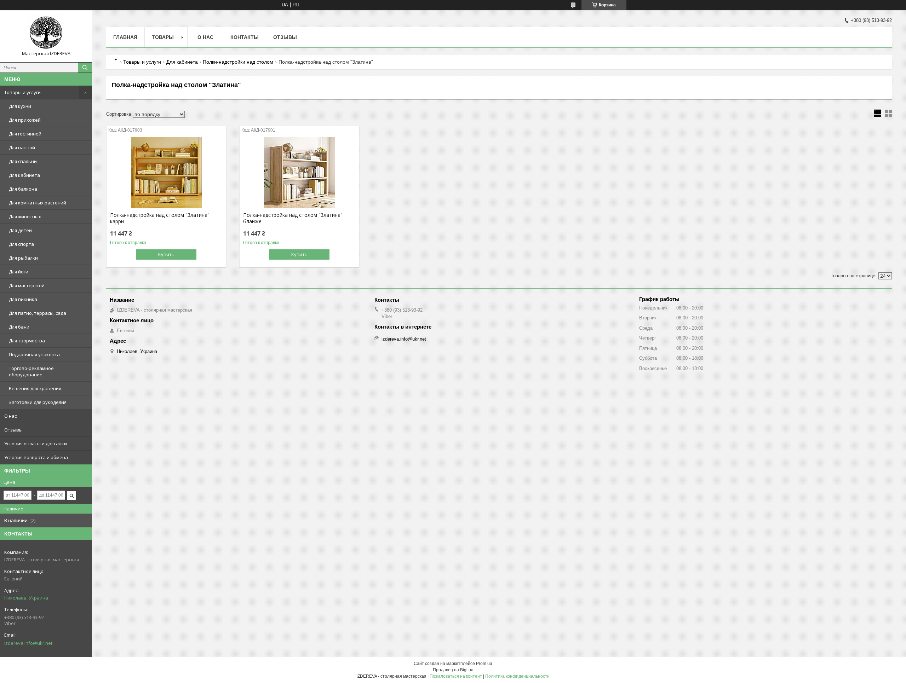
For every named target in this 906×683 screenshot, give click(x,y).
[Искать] (85, 67)
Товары (163, 37)
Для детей (20, 230)
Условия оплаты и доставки (35, 443)
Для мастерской (27, 285)
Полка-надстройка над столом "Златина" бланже (293, 218)
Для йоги (18, 271)
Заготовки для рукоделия (38, 402)
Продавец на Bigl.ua (453, 669)
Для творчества (27, 340)
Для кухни (20, 106)
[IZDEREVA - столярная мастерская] (46, 33)
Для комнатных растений (37, 202)
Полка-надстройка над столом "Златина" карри (160, 218)
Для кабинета (24, 175)
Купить (166, 254)
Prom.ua (484, 663)
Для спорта (21, 244)
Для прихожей (25, 120)
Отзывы (13, 430)
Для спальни (23, 161)
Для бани (19, 327)
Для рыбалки (23, 258)
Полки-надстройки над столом (238, 62)
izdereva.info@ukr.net (28, 643)
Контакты (244, 37)
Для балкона (23, 189)
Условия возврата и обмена (36, 457)
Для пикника (23, 299)
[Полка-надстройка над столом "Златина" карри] (166, 172)
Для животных (25, 216)
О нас (10, 416)
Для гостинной (25, 134)
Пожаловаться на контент (456, 676)
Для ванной (22, 147)
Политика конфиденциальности (517, 676)
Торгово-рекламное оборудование (31, 371)
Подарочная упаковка (34, 354)
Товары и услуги (22, 92)
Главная (125, 37)
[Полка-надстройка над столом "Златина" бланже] (299, 172)
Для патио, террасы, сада (37, 313)
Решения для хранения (35, 388)
